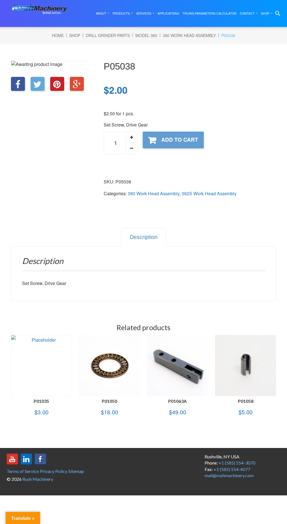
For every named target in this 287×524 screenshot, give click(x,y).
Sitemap (76, 471)
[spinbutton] (120, 143)
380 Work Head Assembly (189, 35)
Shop (74, 35)
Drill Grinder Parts (108, 35)
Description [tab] (144, 237)
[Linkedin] (26, 459)
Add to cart (179, 139)
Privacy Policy (53, 471)
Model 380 (146, 35)
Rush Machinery (37, 479)
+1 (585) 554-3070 (237, 462)
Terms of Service (23, 471)
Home (58, 35)
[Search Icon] (277, 13)
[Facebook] (40, 459)
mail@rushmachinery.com (229, 475)
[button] (131, 137)
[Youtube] (12, 459)
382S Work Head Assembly (209, 193)
